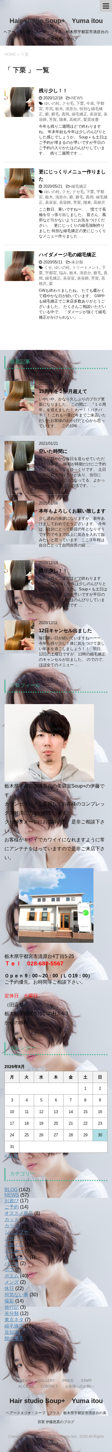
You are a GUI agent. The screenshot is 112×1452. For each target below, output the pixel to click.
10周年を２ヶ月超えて (63, 391)
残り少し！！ (53, 90)
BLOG (11, 1189)
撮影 (9, 1300)
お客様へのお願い (79, 1386)
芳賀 (53, 119)
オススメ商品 (18, 1213)
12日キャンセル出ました (65, 630)
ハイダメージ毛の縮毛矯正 (67, 254)
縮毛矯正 (79, 114)
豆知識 (11, 1332)
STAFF (86, 1381)
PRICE (67, 1381)
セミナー (14, 1250)
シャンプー (16, 1232)
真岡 (65, 114)
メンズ (11, 1282)
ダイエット (16, 1257)
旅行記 (11, 1307)
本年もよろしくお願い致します (72, 510)
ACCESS (25, 1386)
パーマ (11, 1263)
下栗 (80, 103)
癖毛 (55, 114)
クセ (66, 191)
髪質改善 (91, 119)
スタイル (14, 1244)
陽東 (63, 119)
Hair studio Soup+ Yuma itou (56, 20)
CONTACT (49, 1386)
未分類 (77, 262)
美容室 (95, 114)
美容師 (65, 202)
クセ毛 (68, 103)
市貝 (49, 109)
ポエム (11, 1275)
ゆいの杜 (52, 103)
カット (11, 1219)
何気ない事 (16, 1294)
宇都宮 (51, 273)
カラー (11, 1225)
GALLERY (46, 1381)
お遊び (11, 1200)
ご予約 (11, 1206)
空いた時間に (53, 451)
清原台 (71, 109)
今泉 (90, 103)
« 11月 (11, 1155)
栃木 (59, 109)
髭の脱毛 (14, 1338)
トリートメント (85, 267)
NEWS (77, 98)
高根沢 (75, 119)
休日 (9, 1288)
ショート (14, 1238)
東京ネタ (14, 1319)
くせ (48, 267)
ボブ (9, 1269)
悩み (63, 273)
